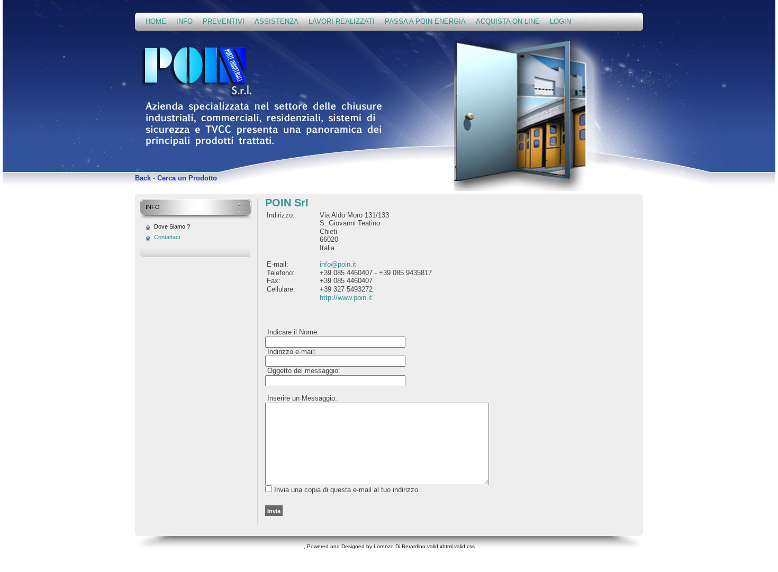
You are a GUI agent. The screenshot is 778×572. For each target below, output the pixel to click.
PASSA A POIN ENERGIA (425, 21)
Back (143, 178)
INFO (184, 21)
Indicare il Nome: (292, 332)
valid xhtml (440, 546)
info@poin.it (338, 264)
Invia (274, 511)
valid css (464, 546)
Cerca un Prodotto (187, 178)
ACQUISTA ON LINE (508, 21)
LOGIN (560, 21)
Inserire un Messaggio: (301, 398)
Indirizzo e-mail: (290, 352)
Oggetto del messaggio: (302, 371)
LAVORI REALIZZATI (342, 21)
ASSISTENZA (276, 21)
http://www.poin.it (346, 298)
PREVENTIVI (224, 21)
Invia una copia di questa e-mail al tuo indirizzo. (347, 490)
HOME (156, 21)
